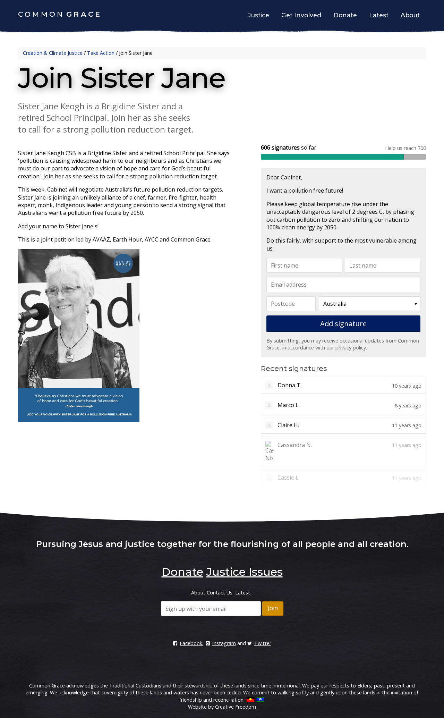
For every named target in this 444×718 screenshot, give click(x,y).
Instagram (224, 643)
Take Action (100, 53)
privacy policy (350, 347)
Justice (258, 15)
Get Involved (301, 15)
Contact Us (219, 592)
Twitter (262, 643)
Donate (345, 15)
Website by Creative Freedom (222, 706)
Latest (378, 15)
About (410, 15)
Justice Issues (244, 571)
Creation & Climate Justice (53, 53)
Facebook (191, 643)
